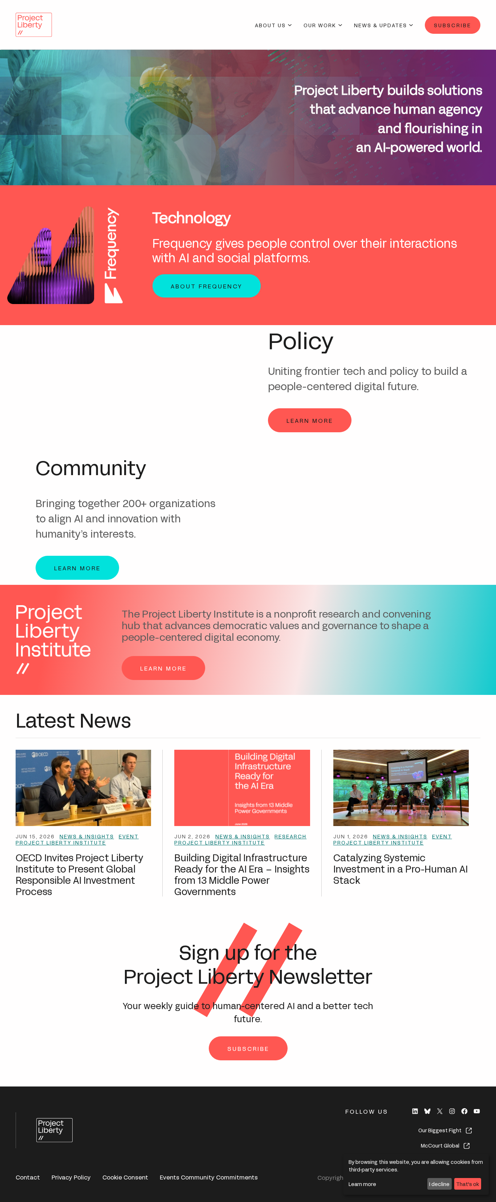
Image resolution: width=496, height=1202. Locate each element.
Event (129, 836)
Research (290, 836)
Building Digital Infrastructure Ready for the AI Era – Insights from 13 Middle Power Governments (241, 874)
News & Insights (87, 836)
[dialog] (416, 1174)
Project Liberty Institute (61, 842)
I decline (439, 1183)
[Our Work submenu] (340, 25)
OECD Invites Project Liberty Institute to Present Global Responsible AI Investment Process (79, 874)
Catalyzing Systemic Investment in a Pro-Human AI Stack (400, 868)
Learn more (362, 1183)
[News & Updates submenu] (411, 25)
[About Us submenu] (290, 25)
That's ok (467, 1183)
